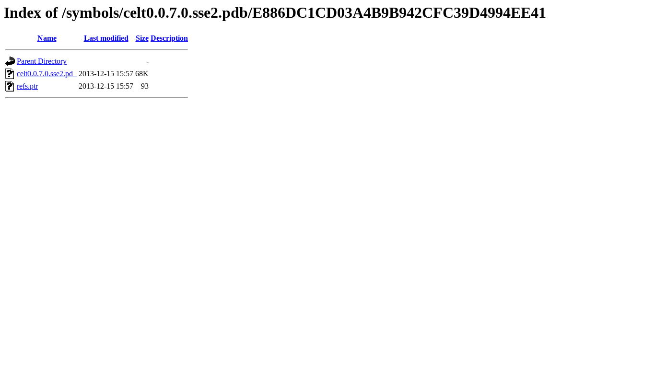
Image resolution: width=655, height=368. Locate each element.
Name (47, 38)
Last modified (106, 38)
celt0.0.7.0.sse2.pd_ (47, 73)
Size (142, 38)
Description (169, 38)
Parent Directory (42, 61)
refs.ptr (27, 86)
